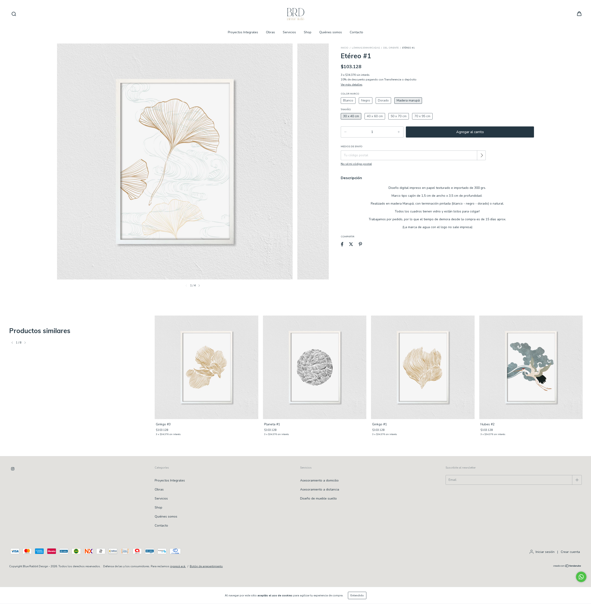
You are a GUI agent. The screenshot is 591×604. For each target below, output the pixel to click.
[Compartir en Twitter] (351, 244)
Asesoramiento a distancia (319, 489)
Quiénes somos (330, 32)
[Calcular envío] (482, 155)
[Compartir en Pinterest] (360, 244)
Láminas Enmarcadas (366, 47)
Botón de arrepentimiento (206, 566)
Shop (307, 32)
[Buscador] (14, 14)
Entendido (357, 595)
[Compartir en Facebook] (342, 244)
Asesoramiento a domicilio (319, 480)
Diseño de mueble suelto (318, 498)
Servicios (289, 32)
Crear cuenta (570, 552)
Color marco (350, 93)
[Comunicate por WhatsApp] (581, 577)
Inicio (344, 47)
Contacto (356, 32)
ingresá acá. (178, 566)
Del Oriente (391, 47)
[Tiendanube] (567, 566)
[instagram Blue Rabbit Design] (12, 468)
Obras (270, 32)
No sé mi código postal (356, 164)
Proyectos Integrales (243, 32)
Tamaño (346, 109)
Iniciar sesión (545, 552)
